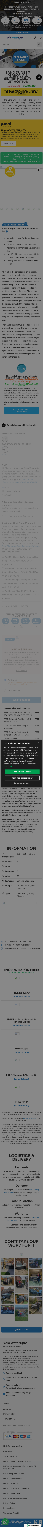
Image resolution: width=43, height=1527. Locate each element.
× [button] (38, 742)
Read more (7, 766)
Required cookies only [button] (22, 778)
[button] (21, 783)
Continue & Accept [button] (22, 772)
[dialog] (21, 763)
